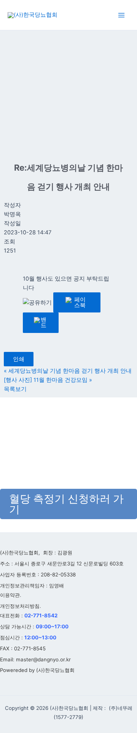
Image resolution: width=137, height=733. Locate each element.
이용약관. (10, 595)
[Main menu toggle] (121, 15)
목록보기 (15, 389)
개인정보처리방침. (20, 606)
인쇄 (18, 359)
